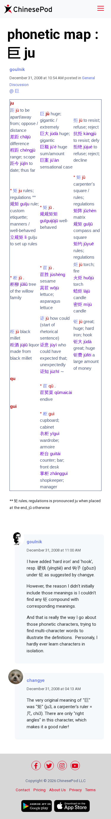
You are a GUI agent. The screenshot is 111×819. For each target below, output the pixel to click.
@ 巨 (14, 91)
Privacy (75, 790)
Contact (23, 790)
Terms (90, 790)
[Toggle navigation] (100, 9)
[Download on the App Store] (72, 806)
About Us (57, 790)
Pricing (39, 790)
